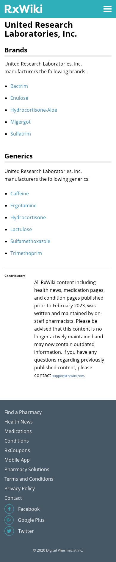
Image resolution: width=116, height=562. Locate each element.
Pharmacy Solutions (26, 469)
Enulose (19, 98)
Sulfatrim (20, 133)
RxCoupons (17, 450)
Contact (13, 498)
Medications (18, 431)
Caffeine (19, 193)
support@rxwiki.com (68, 375)
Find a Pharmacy (23, 412)
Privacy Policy (19, 488)
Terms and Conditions (29, 479)
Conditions (16, 441)
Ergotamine (23, 205)
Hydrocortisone (28, 217)
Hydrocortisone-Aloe (33, 110)
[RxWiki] (23, 8)
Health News (18, 421)
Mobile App (17, 460)
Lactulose (21, 229)
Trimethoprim (26, 253)
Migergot (20, 122)
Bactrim (19, 86)
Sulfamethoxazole (30, 241)
